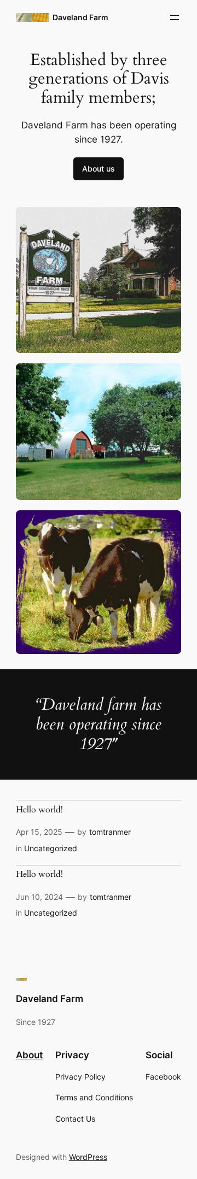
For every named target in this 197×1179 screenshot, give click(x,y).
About (29, 1055)
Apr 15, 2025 (39, 831)
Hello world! (39, 810)
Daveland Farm (80, 17)
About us (98, 168)
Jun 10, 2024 (39, 896)
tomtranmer (110, 831)
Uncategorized (50, 848)
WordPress (88, 1157)
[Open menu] (174, 17)
